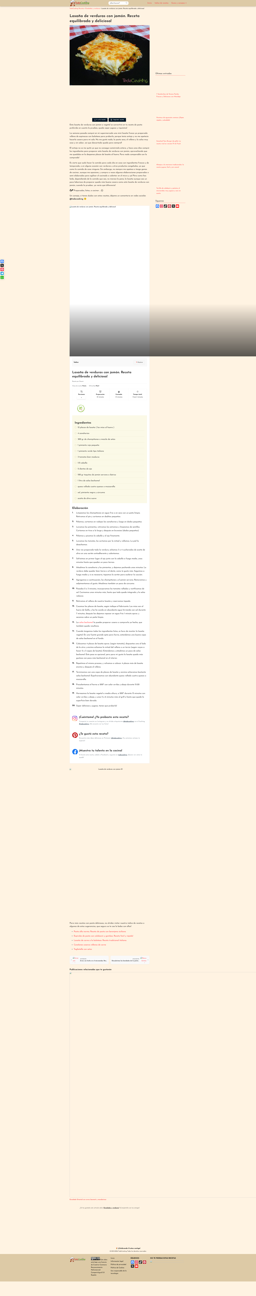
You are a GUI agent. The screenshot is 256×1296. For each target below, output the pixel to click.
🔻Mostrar (139, 362)
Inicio (149, 3)
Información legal (117, 1261)
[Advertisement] (110, 102)
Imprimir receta (118, 119)
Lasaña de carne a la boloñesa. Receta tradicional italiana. (100, 940)
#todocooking (84, 724)
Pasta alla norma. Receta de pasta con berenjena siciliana (100, 932)
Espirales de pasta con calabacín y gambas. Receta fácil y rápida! (103, 936)
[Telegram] (2, 273)
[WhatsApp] (2, 277)
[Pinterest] (2, 269)
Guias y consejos (178, 3)
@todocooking (128, 721)
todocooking (122, 755)
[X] (2, 265)
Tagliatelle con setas (83, 949)
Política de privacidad (118, 1264)
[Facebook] (2, 261)
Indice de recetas (161, 3)
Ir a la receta (101, 119)
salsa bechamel (86, 622)
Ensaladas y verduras (111, 1208)
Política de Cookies (117, 1268)
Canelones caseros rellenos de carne (90, 945)
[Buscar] (126, 3)
